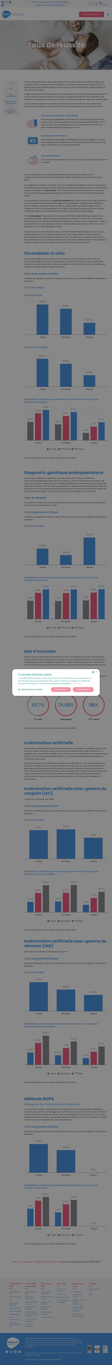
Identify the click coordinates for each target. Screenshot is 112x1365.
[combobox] (93, 672)
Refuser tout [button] (61, 689)
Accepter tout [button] (83, 689)
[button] (30, 689)
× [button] (96, 672)
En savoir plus (76, 683)
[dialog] (56, 682)
